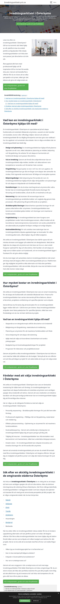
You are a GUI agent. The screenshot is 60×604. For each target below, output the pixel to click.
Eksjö (7, 507)
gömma (24, 95)
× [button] (58, 593)
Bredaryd (9, 522)
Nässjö (8, 500)
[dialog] (30, 598)
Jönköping (9, 515)
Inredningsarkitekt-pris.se (15, 2)
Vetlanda (9, 504)
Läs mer (45, 597)
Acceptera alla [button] (25, 600)
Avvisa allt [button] (36, 600)
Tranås (8, 511)
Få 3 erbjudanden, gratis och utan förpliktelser (30, 24)
